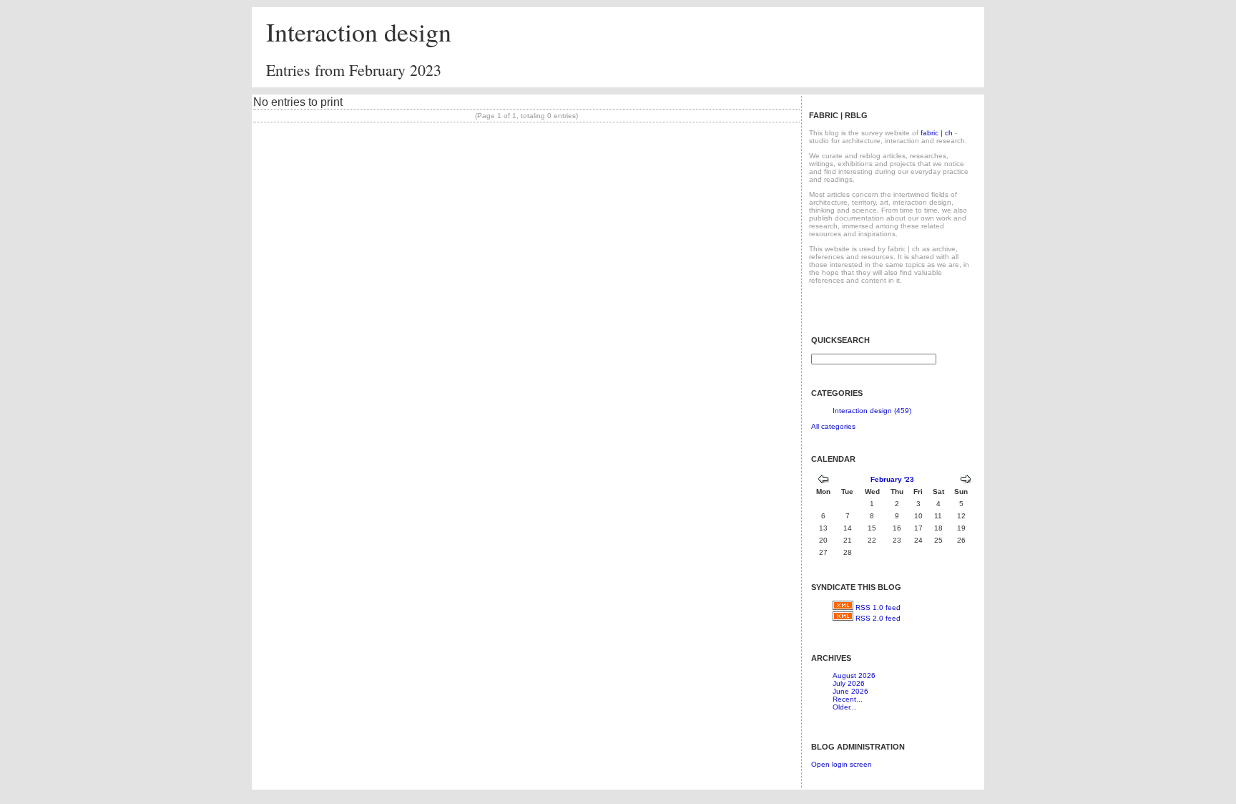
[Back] (823, 481)
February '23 (892, 479)
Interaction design (358, 31)
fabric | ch (937, 133)
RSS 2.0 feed (878, 618)
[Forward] (965, 481)
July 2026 (849, 683)
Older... (844, 707)
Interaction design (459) (872, 411)
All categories (833, 426)
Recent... (848, 699)
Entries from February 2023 (353, 69)
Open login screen (841, 764)
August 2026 (854, 675)
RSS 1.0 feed (878, 607)
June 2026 (850, 691)
